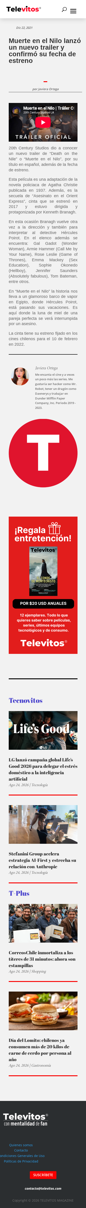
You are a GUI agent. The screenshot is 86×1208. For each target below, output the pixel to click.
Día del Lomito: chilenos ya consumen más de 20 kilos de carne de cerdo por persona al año (40, 1049)
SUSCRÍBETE (43, 1175)
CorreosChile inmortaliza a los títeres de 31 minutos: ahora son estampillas (42, 958)
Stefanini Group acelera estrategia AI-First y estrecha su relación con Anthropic (42, 860)
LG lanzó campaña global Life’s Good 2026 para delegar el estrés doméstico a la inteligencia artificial (43, 769)
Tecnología (39, 785)
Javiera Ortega (48, 89)
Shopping (38, 971)
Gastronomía (41, 1065)
